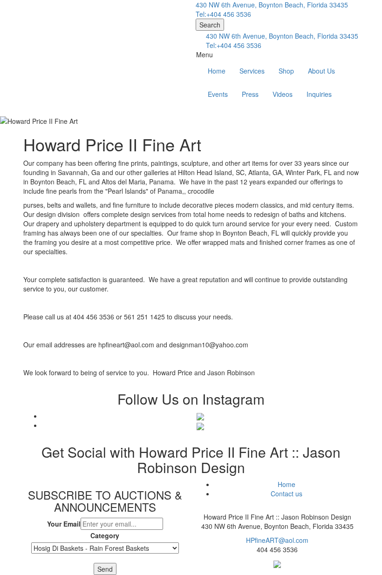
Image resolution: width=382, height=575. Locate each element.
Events (218, 94)
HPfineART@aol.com (277, 540)
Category (104, 535)
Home (216, 70)
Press (250, 94)
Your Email (64, 523)
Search (209, 24)
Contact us (286, 493)
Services (252, 70)
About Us (321, 70)
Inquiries (319, 94)
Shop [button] (286, 70)
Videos (283, 94)
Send (105, 569)
